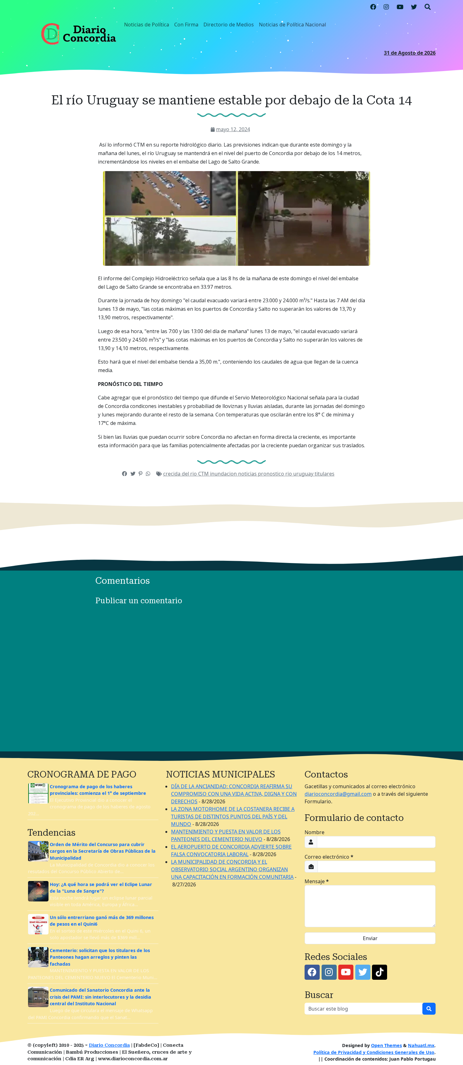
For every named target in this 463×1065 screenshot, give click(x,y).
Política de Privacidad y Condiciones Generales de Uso (373, 1052)
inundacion (224, 473)
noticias (248, 473)
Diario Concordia (109, 1045)
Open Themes (386, 1045)
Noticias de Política (146, 24)
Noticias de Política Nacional (292, 24)
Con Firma (186, 24)
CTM (204, 473)
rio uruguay (300, 473)
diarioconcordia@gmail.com (338, 793)
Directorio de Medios (228, 24)
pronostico (271, 473)
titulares (324, 473)
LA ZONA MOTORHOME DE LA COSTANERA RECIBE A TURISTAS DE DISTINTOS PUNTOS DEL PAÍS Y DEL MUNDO (232, 817)
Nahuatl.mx (421, 1045)
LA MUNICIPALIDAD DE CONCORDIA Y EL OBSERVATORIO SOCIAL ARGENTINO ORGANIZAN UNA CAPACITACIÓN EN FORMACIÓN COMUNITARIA (232, 869)
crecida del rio (180, 473)
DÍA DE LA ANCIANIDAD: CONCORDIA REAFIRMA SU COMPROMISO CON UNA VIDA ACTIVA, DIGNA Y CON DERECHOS (234, 794)
